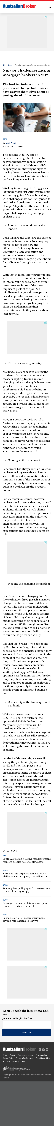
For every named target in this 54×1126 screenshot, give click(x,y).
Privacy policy (41, 1055)
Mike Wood (11, 143)
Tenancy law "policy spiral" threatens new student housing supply (26, 890)
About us (6, 1061)
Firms (5, 1055)
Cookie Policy (8, 1058)
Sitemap (16, 1061)
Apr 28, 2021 (8, 146)
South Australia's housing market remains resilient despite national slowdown (27, 860)
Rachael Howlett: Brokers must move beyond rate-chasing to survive (24, 919)
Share (20, 146)
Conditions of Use (43, 1058)
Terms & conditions (26, 1055)
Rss (23, 1061)
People (12, 1055)
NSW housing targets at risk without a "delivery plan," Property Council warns (25, 875)
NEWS (5, 856)
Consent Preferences (25, 1058)
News (10, 65)
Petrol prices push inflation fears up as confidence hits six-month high (25, 904)
